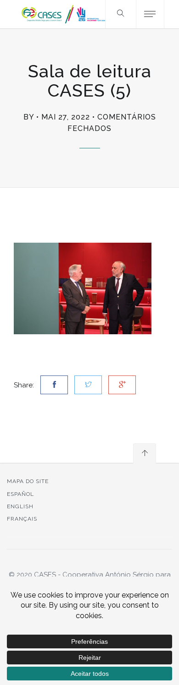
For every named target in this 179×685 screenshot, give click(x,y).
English (20, 506)
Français (22, 519)
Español (20, 494)
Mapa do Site (28, 481)
